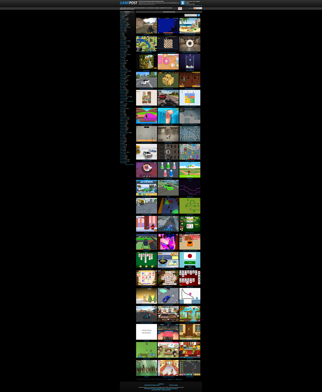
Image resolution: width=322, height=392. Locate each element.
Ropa (121, 63)
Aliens (121, 107)
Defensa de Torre (124, 54)
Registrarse (199, 5)
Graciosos (122, 155)
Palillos (122, 44)
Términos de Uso (155, 385)
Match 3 (122, 89)
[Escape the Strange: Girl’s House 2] (189, 332)
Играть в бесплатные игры (159, 388)
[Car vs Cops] (168, 224)
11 (159, 379)
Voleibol (122, 74)
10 (156, 379)
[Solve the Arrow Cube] (168, 80)
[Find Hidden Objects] (146, 98)
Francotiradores (123, 47)
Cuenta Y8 (122, 25)
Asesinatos (122, 128)
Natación (122, 131)
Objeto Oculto (123, 152)
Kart (121, 33)
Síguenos (191, 8)
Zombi (121, 53)
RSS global (149, 385)
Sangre (121, 141)
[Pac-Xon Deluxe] (168, 26)
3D (120, 16)
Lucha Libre (122, 93)
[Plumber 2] (189, 134)
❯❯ (178, 379)
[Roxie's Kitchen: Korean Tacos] (168, 62)
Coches (122, 146)
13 (165, 379)
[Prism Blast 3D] (146, 170)
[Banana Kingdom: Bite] (146, 44)
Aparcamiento (123, 161)
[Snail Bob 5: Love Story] (189, 314)
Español (198, 8)
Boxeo (121, 83)
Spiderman (122, 48)
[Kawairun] (146, 368)
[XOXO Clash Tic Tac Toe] (146, 278)
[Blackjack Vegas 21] (189, 224)
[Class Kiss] (168, 350)
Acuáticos (122, 129)
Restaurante (123, 92)
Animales (122, 98)
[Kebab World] (168, 314)
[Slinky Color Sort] (168, 170)
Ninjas (121, 110)
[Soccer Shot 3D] (146, 242)
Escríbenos (161, 383)
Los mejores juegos (125, 8)
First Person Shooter (124, 96)
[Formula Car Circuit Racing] (146, 314)
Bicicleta (122, 140)
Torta (121, 36)
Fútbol (121, 39)
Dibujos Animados (124, 132)
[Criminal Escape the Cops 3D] (168, 206)
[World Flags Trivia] (189, 260)
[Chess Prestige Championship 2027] (168, 44)
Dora (121, 65)
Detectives (122, 120)
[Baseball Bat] (189, 170)
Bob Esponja (123, 50)
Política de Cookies (173, 385)
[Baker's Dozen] (189, 278)
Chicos (121, 138)
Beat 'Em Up (123, 19)
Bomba (121, 134)
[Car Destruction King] (146, 152)
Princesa (122, 104)
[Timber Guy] (146, 224)
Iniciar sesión (193, 5)
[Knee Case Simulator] (168, 116)
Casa (121, 66)
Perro (121, 135)
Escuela (122, 105)
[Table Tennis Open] (168, 332)
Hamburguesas (123, 75)
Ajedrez (122, 56)
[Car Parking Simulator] (168, 296)
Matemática (123, 123)
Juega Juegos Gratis (156, 389)
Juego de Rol (123, 108)
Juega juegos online (166, 389)
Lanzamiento (123, 117)
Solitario (122, 51)
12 (162, 379)
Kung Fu (122, 32)
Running (122, 144)
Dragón (122, 62)
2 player (122, 15)
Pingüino (122, 81)
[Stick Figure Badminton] (146, 134)
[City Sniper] (168, 152)
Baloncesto (122, 69)
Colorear (122, 30)
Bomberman (123, 84)
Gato (121, 137)
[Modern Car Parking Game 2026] (189, 242)
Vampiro (122, 99)
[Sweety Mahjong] (168, 278)
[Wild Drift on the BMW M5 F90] (146, 80)
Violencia (122, 126)
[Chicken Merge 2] (189, 368)
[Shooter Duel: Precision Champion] (189, 44)
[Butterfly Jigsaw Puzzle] (168, 242)
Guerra (121, 114)
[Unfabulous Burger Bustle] (168, 368)
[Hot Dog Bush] (189, 350)
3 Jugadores (123, 18)
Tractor (121, 59)
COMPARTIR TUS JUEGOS (166, 8)
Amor (121, 113)
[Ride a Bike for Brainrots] (146, 116)
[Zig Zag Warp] (189, 188)
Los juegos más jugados (152, 8)
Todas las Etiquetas (129, 164)
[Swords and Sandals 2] (189, 80)
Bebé (121, 143)
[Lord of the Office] (168, 134)
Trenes (121, 153)
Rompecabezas (123, 41)
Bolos (121, 86)
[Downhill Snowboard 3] (146, 296)
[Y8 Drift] (168, 188)
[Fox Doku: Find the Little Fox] (189, 98)
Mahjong (122, 162)
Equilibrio (122, 72)
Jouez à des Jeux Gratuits (172, 388)
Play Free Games (148, 388)
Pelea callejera (123, 45)
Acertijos (122, 77)
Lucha (121, 78)
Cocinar (122, 125)
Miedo (121, 111)
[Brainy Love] (189, 296)
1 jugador (122, 13)
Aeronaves (122, 156)
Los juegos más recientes (138, 8)
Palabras (122, 95)
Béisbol (121, 149)
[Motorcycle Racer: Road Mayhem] (168, 98)
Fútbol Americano (124, 27)
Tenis (121, 57)
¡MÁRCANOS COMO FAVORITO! (127, 9)
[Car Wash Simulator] (146, 188)
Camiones (122, 60)
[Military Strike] (146, 26)
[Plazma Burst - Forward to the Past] (189, 116)
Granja (121, 147)
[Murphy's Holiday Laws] (189, 26)
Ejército (122, 28)
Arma (121, 150)
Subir (145, 385)
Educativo (122, 122)
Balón (121, 87)
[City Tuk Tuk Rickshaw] (146, 206)
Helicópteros (123, 80)
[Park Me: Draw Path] (189, 152)
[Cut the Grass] (189, 206)
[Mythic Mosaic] (146, 62)
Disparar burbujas (124, 71)
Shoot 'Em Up (123, 24)
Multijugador (123, 90)
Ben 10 (121, 21)
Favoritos (187, 5)
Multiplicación (123, 119)
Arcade (121, 38)
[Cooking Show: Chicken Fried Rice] (168, 260)
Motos (121, 68)
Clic (121, 35)
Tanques (122, 116)
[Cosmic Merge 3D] (189, 62)
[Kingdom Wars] (146, 350)
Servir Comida (123, 159)
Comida (122, 158)
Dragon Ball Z (123, 22)
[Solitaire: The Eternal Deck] (146, 260)
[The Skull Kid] (146, 332)
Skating (122, 42)
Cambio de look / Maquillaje (126, 101)
